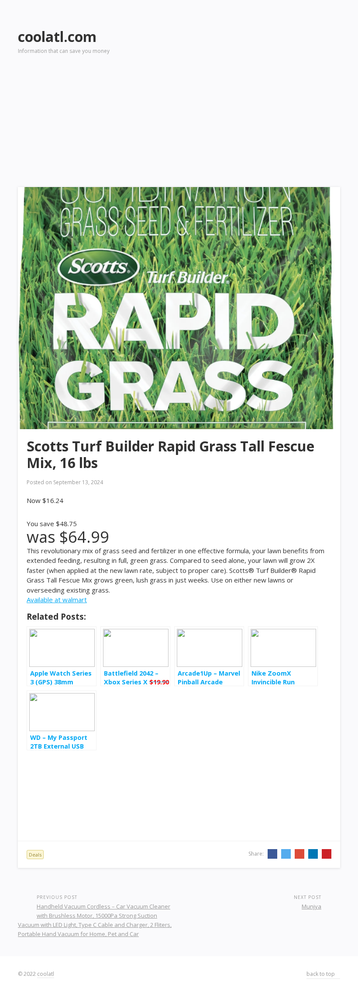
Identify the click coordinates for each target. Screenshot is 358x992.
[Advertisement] (257, 83)
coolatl (45, 974)
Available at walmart (57, 599)
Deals (35, 854)
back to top (321, 974)
